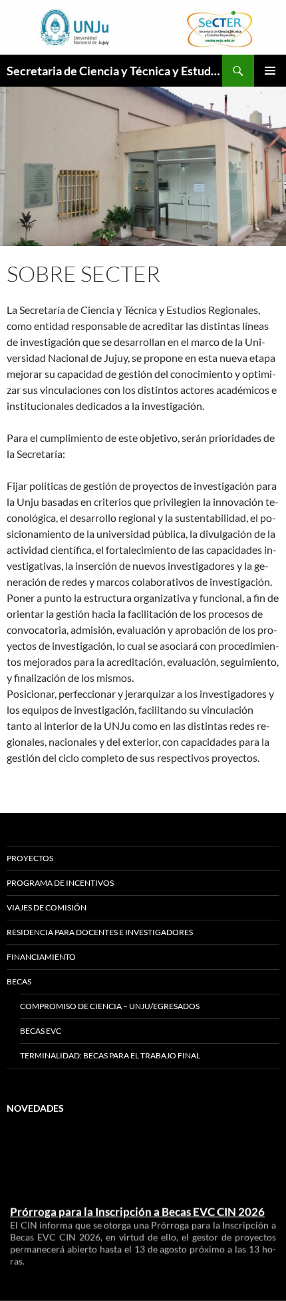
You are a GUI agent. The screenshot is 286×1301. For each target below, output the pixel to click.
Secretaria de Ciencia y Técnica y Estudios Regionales (114, 70)
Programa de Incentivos (60, 883)
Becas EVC (40, 1031)
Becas (19, 981)
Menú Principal (270, 71)
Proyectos (30, 858)
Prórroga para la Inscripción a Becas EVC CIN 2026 (137, 1209)
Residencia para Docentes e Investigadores (100, 932)
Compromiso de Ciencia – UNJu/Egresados (110, 1006)
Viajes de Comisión (46, 907)
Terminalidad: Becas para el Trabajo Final (110, 1055)
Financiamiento (41, 957)
